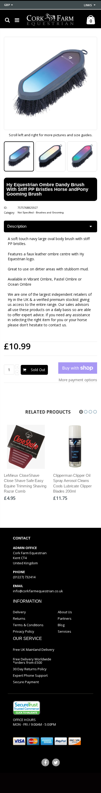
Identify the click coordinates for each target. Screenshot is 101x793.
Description (16, 226)
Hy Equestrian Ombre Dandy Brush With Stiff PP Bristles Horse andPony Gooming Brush (47, 189)
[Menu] (17, 20)
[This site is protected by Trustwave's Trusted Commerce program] (26, 708)
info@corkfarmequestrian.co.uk (38, 591)
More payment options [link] (78, 379)
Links (88, 5)
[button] (81, 412)
